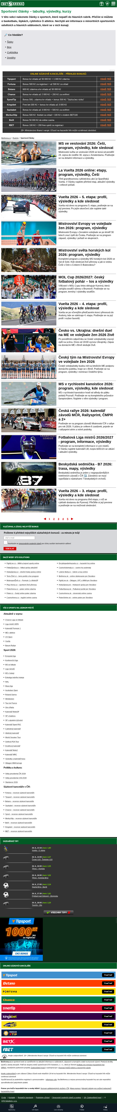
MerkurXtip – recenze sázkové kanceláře (21, 819)
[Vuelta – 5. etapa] (16, 849)
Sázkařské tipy (11, 841)
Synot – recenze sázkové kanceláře (19, 814)
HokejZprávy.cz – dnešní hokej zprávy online (24, 572)
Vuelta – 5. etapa (38, 850)
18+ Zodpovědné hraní (92, 1098)
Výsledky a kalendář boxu (15, 759)
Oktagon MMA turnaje (13, 763)
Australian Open (11, 690)
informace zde (51, 1080)
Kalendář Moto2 (11, 750)
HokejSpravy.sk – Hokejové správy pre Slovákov (77, 585)
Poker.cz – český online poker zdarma (21, 593)
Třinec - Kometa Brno (40, 878)
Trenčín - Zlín (37, 905)
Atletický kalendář (12, 733)
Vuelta (7, 641)
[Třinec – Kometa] (16, 867)
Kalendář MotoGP (12, 712)
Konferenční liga (11, 660)
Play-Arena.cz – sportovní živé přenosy (22, 585)
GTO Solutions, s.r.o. (9, 1101)
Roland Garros (11, 695)
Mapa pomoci (75, 1088)
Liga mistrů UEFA (12, 624)
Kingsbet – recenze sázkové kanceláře (20, 827)
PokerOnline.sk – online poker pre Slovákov (76, 598)
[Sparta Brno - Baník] (16, 885)
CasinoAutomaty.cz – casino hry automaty (75, 568)
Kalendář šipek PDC (13, 725)
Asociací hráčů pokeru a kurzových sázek (75, 1068)
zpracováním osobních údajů (30, 544)
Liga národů (10, 669)
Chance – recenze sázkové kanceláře (20, 810)
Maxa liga (9, 686)
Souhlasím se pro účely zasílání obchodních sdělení (39, 544)
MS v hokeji (9, 673)
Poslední (72, 518)
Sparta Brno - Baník (39, 887)
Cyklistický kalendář (13, 729)
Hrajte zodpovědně (8, 1074)
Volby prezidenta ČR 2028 (15, 774)
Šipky (10, 42)
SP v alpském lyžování (14, 720)
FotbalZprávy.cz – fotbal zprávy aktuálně (22, 568)
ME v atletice (10, 633)
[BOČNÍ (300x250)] (21, 960)
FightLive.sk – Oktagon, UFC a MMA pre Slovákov (78, 581)
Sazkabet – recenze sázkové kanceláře (20, 806)
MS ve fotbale (10, 665)
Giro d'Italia (9, 708)
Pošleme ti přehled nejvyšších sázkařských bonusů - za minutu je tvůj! (42, 532)
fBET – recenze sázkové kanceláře (18, 831)
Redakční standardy (25, 1098)
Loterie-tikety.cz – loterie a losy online (73, 572)
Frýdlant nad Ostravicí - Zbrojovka (45, 896)
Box (9, 47)
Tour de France (11, 703)
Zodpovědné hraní (38, 1068)
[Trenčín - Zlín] (16, 903)
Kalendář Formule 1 (13, 628)
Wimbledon (9, 699)
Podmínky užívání (43, 1098)
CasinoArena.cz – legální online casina (22, 598)
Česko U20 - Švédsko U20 (42, 860)
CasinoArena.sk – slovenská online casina (75, 593)
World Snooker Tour (13, 737)
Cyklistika (12, 52)
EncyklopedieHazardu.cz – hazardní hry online (77, 563)
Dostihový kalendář (12, 746)
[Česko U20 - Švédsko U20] (16, 858)
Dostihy (11, 57)
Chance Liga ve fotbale (14, 620)
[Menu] (113, 3)
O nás (3, 1098)
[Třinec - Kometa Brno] (16, 876)
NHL (7, 682)
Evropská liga (10, 656)
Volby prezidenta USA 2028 (16, 778)
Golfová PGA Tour (12, 742)
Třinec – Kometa (38, 869)
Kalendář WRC (11, 755)
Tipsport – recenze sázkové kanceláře (20, 797)
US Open (8, 637)
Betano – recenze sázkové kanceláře (19, 801)
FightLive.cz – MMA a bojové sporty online (23, 563)
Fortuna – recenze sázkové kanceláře (19, 793)
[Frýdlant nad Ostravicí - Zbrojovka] (16, 894)
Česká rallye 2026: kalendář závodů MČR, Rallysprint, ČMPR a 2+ (85, 415)
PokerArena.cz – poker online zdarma (21, 589)
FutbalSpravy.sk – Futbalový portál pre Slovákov (77, 589)
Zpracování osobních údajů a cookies (66, 1098)
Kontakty (12, 1098)
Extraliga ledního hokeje (14, 678)
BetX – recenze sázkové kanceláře (18, 823)
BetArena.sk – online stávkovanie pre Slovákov (77, 576)
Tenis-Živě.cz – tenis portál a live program (23, 576)
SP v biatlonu (10, 716)
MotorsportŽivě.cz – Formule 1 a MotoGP (22, 581)
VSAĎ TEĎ (105, 79)
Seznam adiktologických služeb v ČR (55, 1088)
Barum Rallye (10, 646)
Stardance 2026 (11, 782)
